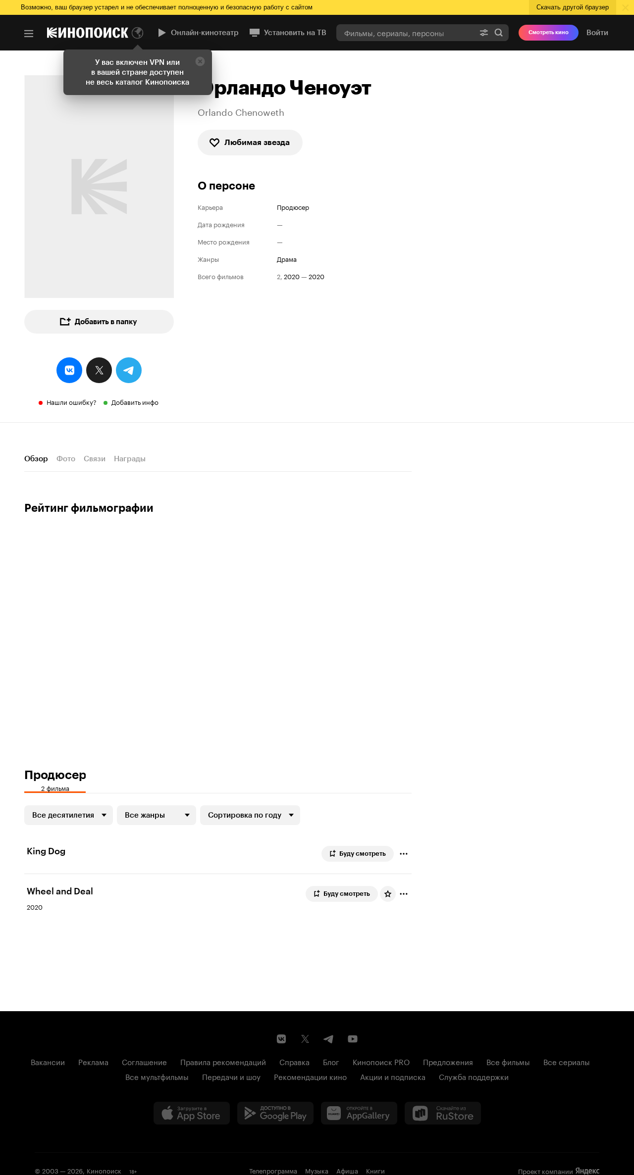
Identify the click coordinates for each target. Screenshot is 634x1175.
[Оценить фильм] (388, 894)
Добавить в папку (106, 321)
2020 (292, 276)
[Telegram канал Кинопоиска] (329, 1039)
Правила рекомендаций (223, 1061)
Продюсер (293, 206)
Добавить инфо (134, 401)
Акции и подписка (392, 1076)
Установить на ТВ (295, 32)
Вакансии (48, 1061)
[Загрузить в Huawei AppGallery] (359, 1113)
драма (287, 258)
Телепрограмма (273, 1170)
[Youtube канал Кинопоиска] (353, 1039)
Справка (294, 1061)
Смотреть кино (548, 32)
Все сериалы (566, 1061)
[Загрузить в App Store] (192, 1113)
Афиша (347, 1170)
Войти (597, 32)
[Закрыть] (200, 61)
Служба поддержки (474, 1076)
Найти (498, 32)
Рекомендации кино (310, 1076)
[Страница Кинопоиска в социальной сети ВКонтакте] (281, 1039)
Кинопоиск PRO (381, 1061)
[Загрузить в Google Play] (275, 1113)
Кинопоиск (104, 1170)
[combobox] (405, 32)
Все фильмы (508, 1061)
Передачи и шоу (231, 1076)
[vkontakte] (69, 370)
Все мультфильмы (157, 1076)
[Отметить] (404, 854)
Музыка (316, 1170)
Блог (331, 1061)
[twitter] (99, 370)
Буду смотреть (362, 853)
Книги (375, 1170)
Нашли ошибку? (72, 401)
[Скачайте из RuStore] (443, 1113)
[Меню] (29, 34)
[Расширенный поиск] (483, 32)
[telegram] (129, 370)
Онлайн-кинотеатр (205, 32)
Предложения (448, 1061)
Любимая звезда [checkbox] (257, 142)
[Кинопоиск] (87, 32)
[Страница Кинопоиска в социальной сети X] (305, 1039)
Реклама (93, 1061)
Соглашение (144, 1061)
